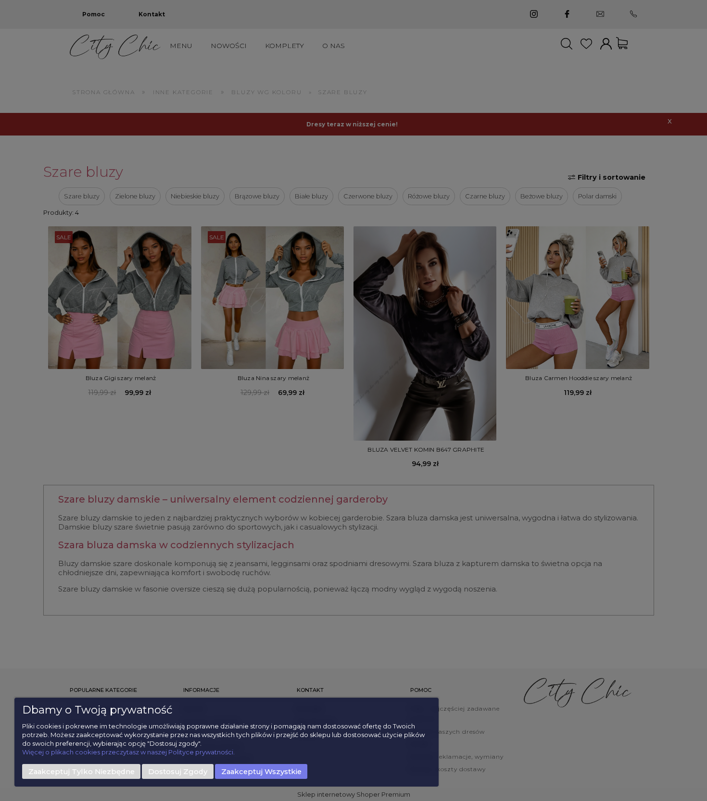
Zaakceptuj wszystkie (261, 771)
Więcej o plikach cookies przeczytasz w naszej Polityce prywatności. (128, 752)
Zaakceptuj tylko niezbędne (81, 771)
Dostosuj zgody (177, 771)
